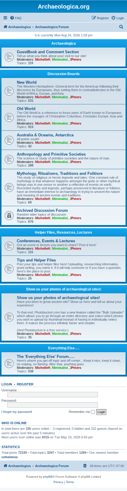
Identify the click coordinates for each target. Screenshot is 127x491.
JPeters (75, 59)
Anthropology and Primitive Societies (51, 154)
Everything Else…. (63, 348)
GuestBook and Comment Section (48, 52)
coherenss (9, 457)
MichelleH (42, 59)
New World (27, 82)
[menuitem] (16, 18)
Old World (26, 108)
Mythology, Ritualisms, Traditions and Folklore (59, 173)
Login (6, 384)
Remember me (80, 412)
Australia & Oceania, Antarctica (45, 135)
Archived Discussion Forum (42, 210)
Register (25, 384)
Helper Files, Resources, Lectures (63, 232)
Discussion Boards (64, 74)
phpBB (48, 476)
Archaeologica (63, 43)
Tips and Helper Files (36, 260)
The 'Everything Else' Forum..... (46, 356)
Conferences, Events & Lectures (46, 241)
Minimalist (60, 59)
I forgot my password (16, 412)
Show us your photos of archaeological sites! (63, 289)
